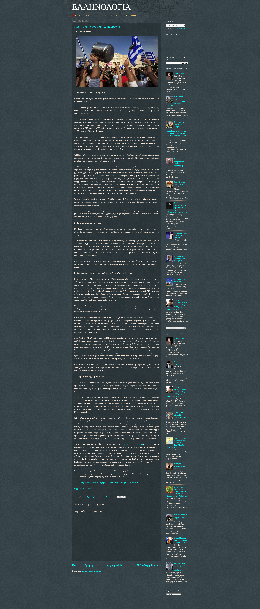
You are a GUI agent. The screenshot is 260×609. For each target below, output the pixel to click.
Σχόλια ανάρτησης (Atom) (91, 571)
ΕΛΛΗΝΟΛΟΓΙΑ (101, 6)
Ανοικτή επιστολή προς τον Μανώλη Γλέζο (180, 517)
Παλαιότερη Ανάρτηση (149, 565)
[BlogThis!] (120, 497)
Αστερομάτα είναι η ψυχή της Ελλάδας (180, 235)
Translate (182, 28)
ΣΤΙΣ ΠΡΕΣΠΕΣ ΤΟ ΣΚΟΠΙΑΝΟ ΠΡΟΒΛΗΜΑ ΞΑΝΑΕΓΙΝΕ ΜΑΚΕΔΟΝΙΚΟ (176, 442)
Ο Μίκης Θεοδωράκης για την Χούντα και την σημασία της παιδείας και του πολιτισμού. (176, 207)
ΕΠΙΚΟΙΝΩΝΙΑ (93, 15)
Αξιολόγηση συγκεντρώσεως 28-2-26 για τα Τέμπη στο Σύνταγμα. (176, 101)
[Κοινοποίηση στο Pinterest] (125, 497)
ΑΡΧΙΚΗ (78, 15)
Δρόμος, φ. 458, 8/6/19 (133, 444)
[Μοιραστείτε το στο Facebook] (123, 497)
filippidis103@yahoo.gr (83, 488)
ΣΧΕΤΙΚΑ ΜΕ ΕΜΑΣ (113, 15)
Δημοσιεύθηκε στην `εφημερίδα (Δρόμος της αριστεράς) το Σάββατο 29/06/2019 (106, 483)
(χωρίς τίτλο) (179, 73)
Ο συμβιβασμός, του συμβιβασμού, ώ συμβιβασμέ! (181, 540)
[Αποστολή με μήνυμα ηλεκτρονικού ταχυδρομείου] (118, 497)
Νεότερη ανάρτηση (82, 565)
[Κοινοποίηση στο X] (121, 497)
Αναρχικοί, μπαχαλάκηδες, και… (179, 466)
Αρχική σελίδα (115, 565)
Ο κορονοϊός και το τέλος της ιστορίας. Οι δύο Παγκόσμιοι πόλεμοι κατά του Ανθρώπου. (176, 491)
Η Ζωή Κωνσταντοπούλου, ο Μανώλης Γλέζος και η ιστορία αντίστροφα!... (176, 304)
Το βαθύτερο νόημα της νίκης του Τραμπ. (180, 258)
